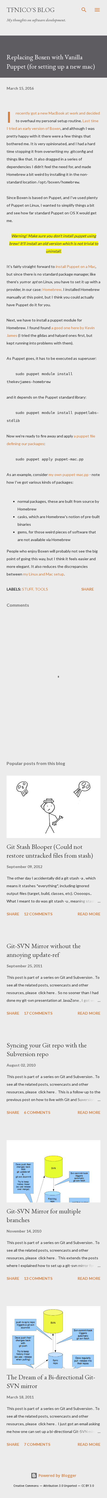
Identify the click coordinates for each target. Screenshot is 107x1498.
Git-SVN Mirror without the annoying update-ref (44, 950)
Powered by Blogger (56, 1475)
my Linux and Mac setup (43, 574)
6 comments (37, 1112)
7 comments (37, 1444)
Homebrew (52, 289)
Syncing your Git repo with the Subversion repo (47, 1049)
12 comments (38, 914)
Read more (89, 914)
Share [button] (87, 589)
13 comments (38, 1278)
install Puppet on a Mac (75, 266)
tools (41, 589)
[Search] (84, 10)
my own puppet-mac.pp (69, 474)
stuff (27, 589)
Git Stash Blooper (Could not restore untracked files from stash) (50, 851)
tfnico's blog (31, 9)
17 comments (38, 1013)
